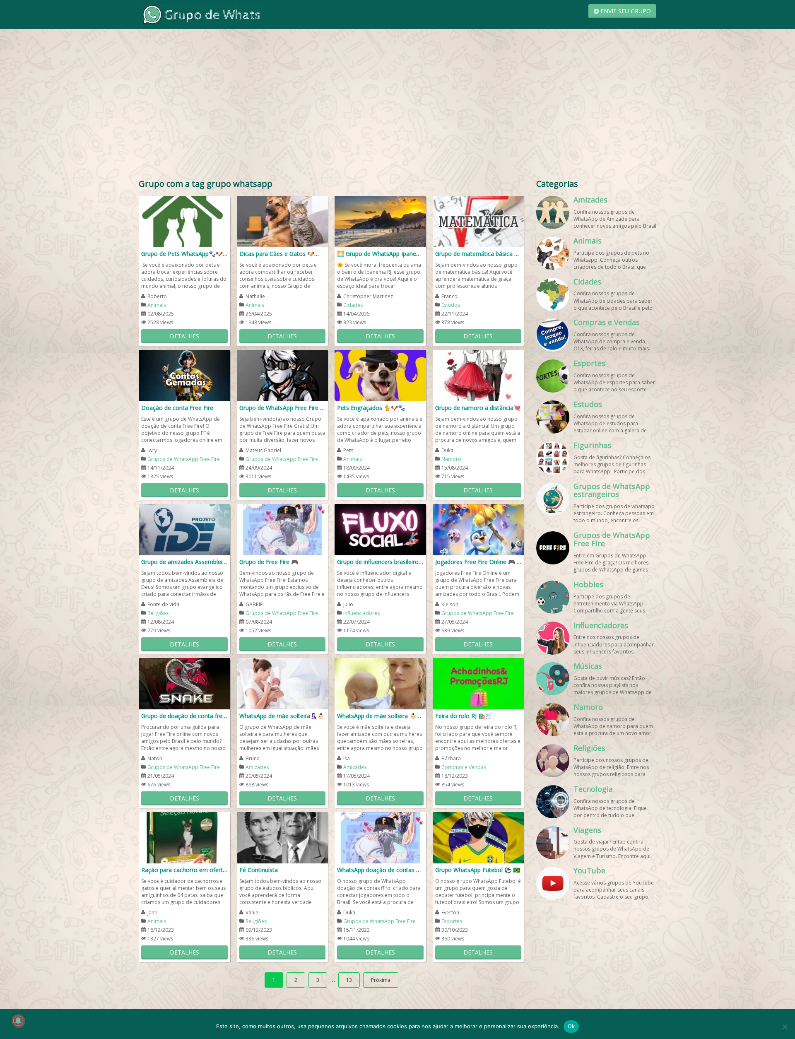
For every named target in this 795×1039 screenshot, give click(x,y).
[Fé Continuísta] (282, 837)
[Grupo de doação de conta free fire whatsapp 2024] (184, 683)
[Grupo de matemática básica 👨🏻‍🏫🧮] (478, 221)
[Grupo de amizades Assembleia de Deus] (184, 529)
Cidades (353, 305)
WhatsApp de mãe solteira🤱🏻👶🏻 (281, 716)
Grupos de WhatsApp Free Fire (183, 459)
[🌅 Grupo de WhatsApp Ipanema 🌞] (380, 221)
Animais (156, 305)
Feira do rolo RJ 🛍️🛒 (463, 716)
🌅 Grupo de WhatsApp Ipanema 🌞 (380, 254)
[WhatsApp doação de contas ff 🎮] (380, 837)
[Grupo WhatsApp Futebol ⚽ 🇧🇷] (478, 837)
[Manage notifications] (18, 1020)
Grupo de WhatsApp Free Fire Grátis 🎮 (282, 408)
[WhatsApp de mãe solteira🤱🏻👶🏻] (282, 683)
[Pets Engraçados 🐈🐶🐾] (380, 375)
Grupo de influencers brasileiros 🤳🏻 (380, 562)
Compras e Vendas (463, 767)
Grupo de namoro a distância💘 (477, 408)
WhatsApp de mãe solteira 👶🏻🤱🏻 (380, 716)
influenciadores (361, 613)
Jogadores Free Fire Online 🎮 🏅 (478, 562)
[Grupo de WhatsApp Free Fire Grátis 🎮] (282, 375)
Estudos (450, 305)
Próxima (380, 980)
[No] (785, 1026)
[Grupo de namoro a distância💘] (478, 375)
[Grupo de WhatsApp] (201, 14)
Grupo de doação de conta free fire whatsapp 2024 (184, 716)
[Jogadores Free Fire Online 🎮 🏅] (478, 529)
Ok (571, 1026)
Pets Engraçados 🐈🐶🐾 (371, 408)
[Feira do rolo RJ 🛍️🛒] (478, 683)
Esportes (451, 921)
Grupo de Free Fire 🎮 (268, 562)
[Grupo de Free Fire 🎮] (282, 529)
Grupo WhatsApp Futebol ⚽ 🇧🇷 (477, 870)
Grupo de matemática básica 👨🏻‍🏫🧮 (478, 254)
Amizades (257, 767)
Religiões (158, 613)
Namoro (451, 459)
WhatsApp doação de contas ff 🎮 (380, 870)
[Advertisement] (397, 95)
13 (349, 980)
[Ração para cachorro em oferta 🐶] (184, 837)
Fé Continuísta (258, 870)
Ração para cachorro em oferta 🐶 (184, 870)
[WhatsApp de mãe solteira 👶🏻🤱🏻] (380, 683)
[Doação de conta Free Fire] (184, 375)
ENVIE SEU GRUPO (625, 11)
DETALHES (184, 336)
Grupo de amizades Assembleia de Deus (184, 562)
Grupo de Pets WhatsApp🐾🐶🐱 (184, 254)
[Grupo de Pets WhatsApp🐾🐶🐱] (184, 221)
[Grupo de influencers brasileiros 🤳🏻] (380, 529)
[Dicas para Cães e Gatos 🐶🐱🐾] (282, 221)
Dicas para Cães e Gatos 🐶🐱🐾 (282, 254)
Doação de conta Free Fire (177, 408)
